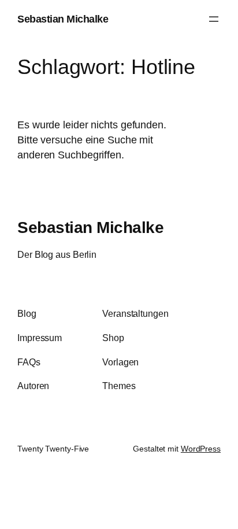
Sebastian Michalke (62, 19)
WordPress (201, 448)
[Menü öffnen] (214, 19)
